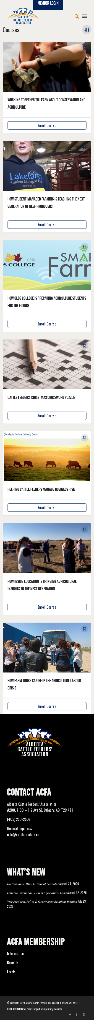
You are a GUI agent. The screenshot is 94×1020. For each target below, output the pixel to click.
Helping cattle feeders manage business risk (41, 489)
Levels (11, 972)
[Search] (74, 16)
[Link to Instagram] (83, 1014)
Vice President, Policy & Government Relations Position (42, 901)
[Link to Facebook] (76, 1014)
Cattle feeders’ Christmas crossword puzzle (41, 397)
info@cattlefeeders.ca (23, 834)
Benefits (12, 962)
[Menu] (84, 15)
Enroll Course (47, 125)
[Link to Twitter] (69, 1014)
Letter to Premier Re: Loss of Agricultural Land (37, 892)
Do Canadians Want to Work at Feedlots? (33, 884)
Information (15, 953)
